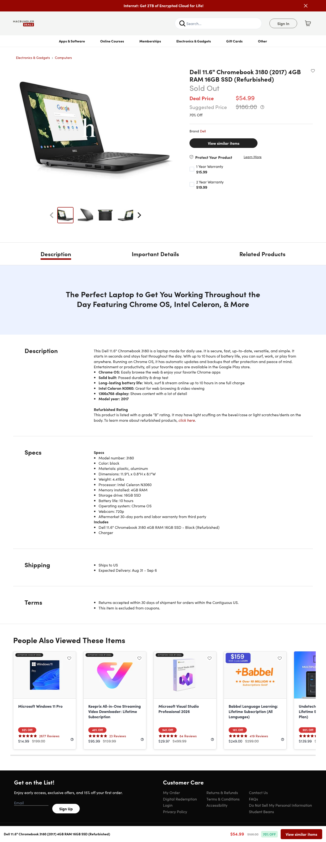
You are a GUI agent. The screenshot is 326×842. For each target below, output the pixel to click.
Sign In (283, 23)
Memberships (150, 41)
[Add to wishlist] (313, 70)
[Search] (182, 23)
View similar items (223, 143)
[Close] (305, 5)
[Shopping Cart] (308, 23)
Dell (203, 131)
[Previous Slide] (51, 215)
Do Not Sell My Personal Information (280, 805)
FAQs (253, 798)
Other (262, 41)
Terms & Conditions (223, 798)
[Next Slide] (139, 215)
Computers (63, 57)
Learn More (253, 157)
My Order (171, 792)
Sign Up (66, 808)
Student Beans (261, 811)
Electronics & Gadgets (193, 41)
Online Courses (112, 41)
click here (187, 420)
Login (168, 805)
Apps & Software (72, 41)
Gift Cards (234, 41)
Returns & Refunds (222, 792)
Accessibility (216, 805)
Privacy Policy (175, 811)
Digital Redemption (180, 798)
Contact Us (258, 792)
